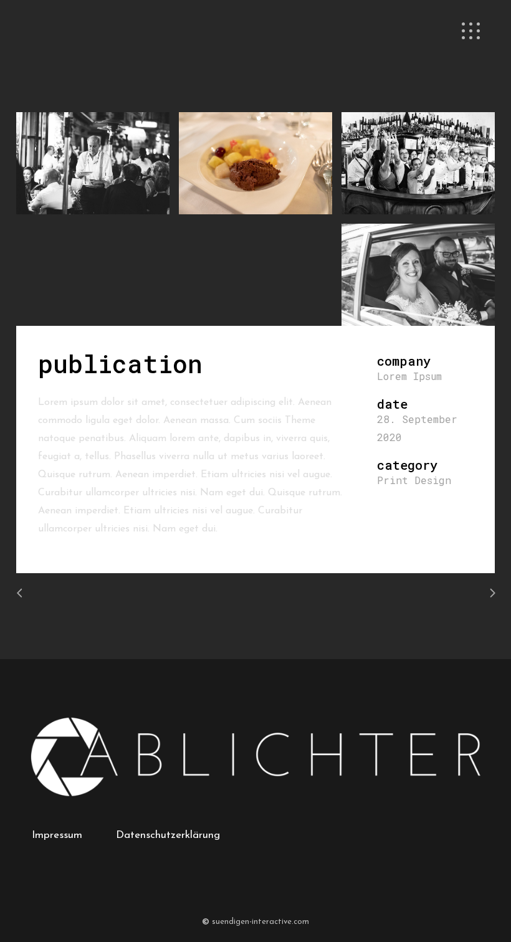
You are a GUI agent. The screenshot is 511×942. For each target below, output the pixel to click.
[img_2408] (418, 275)
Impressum (57, 835)
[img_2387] (418, 163)
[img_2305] (93, 163)
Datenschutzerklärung (168, 835)
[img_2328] (255, 163)
